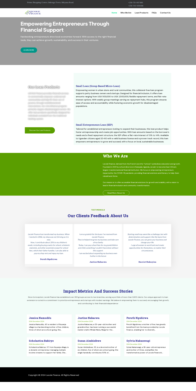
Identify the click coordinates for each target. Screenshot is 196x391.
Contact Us (165, 12)
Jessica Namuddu (40, 318)
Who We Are (125, 12)
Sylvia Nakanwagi (138, 340)
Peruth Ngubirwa (137, 318)
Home (114, 12)
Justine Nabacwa (88, 318)
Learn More (28, 50)
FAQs (154, 12)
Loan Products (141, 12)
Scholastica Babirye (41, 340)
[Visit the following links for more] (144, 375)
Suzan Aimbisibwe (89, 340)
